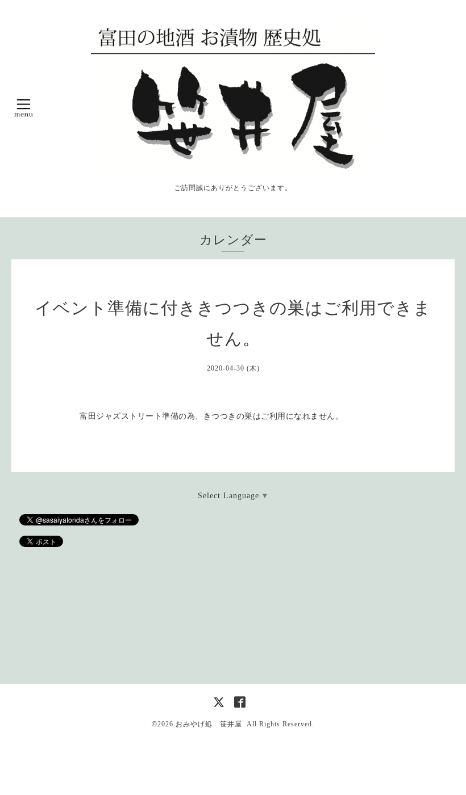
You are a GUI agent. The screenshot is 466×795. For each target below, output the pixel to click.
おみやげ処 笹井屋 (209, 724)
